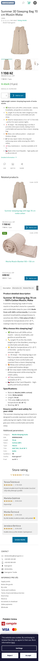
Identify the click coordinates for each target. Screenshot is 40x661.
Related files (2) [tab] (28, 288)
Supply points (5, 581)
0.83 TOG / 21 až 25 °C (19, 448)
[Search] (23, 3)
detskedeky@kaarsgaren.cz (13, 556)
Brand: (9, 23)
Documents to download (9, 601)
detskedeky (8, 569)
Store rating (20, 469)
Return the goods (7, 584)
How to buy (5, 596)
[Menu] (35, 3)
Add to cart (19, 95)
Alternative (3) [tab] (17, 288)
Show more (20, 540)
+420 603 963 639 (10, 562)
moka (14, 451)
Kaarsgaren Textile (10, 572)
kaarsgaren (8, 566)
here (13, 642)
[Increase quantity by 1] (9, 94)
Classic (14, 446)
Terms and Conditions (8, 590)
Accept (28, 655)
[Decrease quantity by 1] (9, 97)
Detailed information (8, 157)
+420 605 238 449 (10, 559)
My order (4, 587)
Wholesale (4, 607)
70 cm (14, 440)
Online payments (6, 604)
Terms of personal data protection (12, 593)
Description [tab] (7, 288)
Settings (19, 648)
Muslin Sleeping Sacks (20, 435)
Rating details (22, 20)
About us (4, 599)
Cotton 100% (16, 443)
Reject (10, 655)
